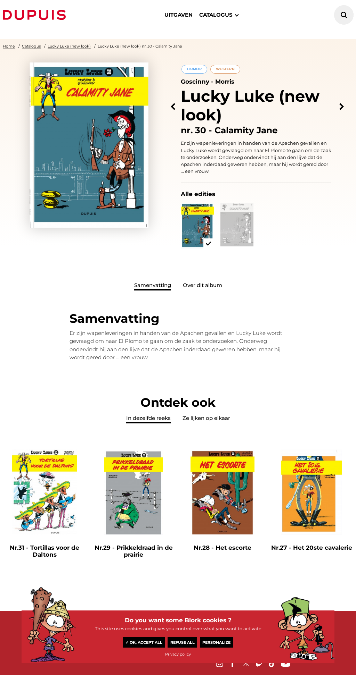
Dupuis (36, 15)
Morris (224, 81)
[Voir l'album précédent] (173, 107)
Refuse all (182, 642)
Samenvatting (152, 285)
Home (9, 46)
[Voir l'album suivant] (341, 107)
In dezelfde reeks (148, 418)
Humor (194, 69)
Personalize (216, 642)
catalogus (216, 14)
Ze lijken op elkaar (206, 418)
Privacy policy (178, 654)
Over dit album (202, 285)
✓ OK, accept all (144, 642)
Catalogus (31, 46)
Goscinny (195, 81)
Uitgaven (178, 14)
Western (225, 69)
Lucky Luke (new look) (69, 46)
